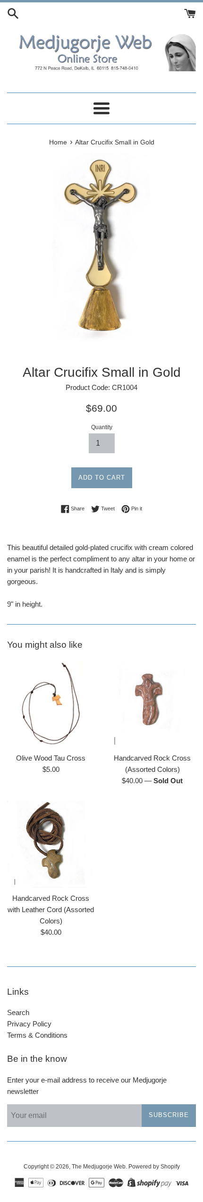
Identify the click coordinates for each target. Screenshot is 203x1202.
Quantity (101, 427)
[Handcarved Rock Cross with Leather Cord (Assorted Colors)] (50, 844)
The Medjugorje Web (99, 1166)
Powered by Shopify (154, 1166)
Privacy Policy (29, 1024)
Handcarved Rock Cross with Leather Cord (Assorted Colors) (51, 909)
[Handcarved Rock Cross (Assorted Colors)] (152, 704)
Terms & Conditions (37, 1035)
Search (18, 1012)
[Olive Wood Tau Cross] (50, 704)
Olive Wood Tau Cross (50, 758)
